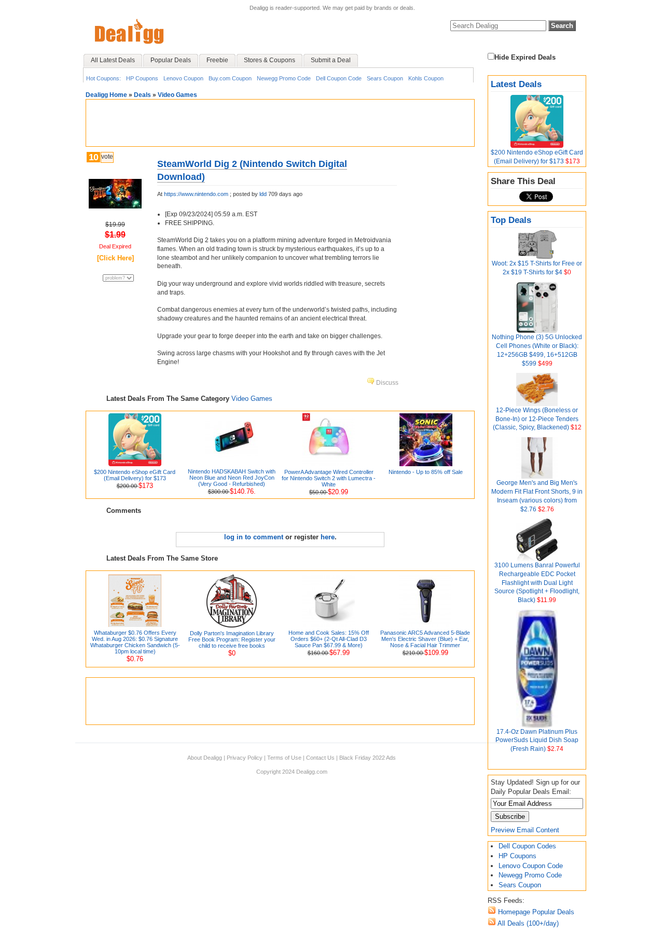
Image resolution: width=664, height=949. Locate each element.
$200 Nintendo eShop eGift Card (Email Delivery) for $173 (134, 475)
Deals (142, 95)
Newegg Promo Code (284, 78)
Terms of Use (284, 758)
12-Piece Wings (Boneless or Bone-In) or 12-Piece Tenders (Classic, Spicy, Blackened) (536, 419)
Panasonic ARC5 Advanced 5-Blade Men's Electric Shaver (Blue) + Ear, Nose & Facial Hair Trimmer (425, 639)
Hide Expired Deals (525, 57)
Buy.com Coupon (230, 78)
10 (93, 157)
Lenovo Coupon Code (531, 866)
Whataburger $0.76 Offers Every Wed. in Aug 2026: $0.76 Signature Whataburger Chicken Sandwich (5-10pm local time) (135, 642)
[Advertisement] (280, 123)
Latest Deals (516, 84)
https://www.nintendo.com (196, 194)
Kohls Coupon (426, 78)
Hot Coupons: (103, 78)
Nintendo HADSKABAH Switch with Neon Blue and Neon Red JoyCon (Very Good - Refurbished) (231, 477)
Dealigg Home (106, 95)
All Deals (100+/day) (527, 923)
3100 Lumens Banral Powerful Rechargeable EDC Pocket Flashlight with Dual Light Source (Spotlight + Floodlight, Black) (537, 583)
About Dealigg (204, 758)
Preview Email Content (525, 830)
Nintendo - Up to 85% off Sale (426, 472)
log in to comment (253, 537)
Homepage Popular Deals (535, 912)
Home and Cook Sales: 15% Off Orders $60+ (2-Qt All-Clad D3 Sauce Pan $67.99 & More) (328, 639)
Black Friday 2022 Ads (367, 758)
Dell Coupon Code (339, 78)
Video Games (177, 95)
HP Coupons (142, 78)
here (328, 537)
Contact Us (320, 758)
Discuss (386, 382)
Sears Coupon (385, 78)
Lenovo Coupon (183, 78)
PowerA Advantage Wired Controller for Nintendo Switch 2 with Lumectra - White (329, 478)
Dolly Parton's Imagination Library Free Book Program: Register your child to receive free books (231, 639)
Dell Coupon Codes (527, 846)
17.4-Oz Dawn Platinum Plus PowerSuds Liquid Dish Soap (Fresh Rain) (536, 740)
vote (107, 156)
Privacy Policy (244, 758)
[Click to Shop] (115, 206)
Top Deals (511, 220)
